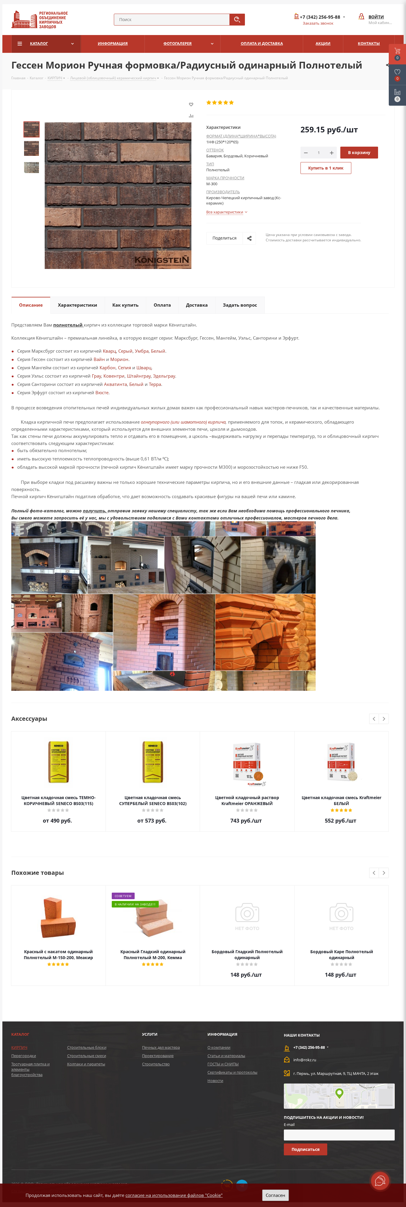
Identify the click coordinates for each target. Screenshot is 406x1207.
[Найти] (237, 20)
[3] (220, 102)
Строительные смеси (86, 1055)
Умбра (142, 351)
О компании (218, 1047)
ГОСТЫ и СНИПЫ (223, 1064)
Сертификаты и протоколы (232, 1072)
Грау (96, 376)
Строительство (156, 1064)
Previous (374, 719)
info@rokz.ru (304, 1059)
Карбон (108, 367)
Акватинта (115, 384)
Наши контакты (302, 1035)
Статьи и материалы (226, 1055)
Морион (119, 359)
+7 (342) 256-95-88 (320, 17)
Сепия (124, 367)
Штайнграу (139, 376)
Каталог (20, 1034)
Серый (125, 351)
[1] (209, 102)
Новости (215, 1080)
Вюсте (101, 392)
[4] (226, 102)
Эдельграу (164, 376)
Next (384, 719)
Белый (158, 351)
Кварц (109, 351)
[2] (215, 102)
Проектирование (158, 1055)
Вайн (99, 359)
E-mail (289, 1124)
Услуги (150, 1034)
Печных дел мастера (161, 1047)
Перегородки (23, 1055)
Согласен (275, 1195)
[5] (232, 102)
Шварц (143, 367)
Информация (222, 1034)
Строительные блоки (86, 1047)
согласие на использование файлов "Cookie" (174, 1195)
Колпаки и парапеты (86, 1064)
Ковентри (114, 376)
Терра (155, 384)
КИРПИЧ (19, 1047)
